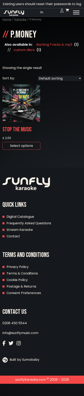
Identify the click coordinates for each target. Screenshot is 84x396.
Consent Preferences (24, 293)
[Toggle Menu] (76, 12)
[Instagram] (19, 343)
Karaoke (20, 19)
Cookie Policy (17, 280)
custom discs (24, 50)
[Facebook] (4, 343)
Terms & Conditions (22, 273)
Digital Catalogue (20, 216)
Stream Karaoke (20, 229)
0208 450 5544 (14, 323)
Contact (13, 236)
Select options (21, 145)
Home (6, 19)
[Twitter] (11, 343)
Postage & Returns (21, 286)
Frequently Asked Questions (29, 223)
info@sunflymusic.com (20, 333)
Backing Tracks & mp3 (54, 44)
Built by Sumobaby (24, 359)
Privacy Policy (18, 266)
